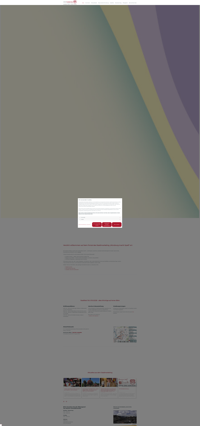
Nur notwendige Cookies (96, 224)
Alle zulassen (116, 224)
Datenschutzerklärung (82, 224)
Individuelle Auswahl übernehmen (107, 224)
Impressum (89, 224)
